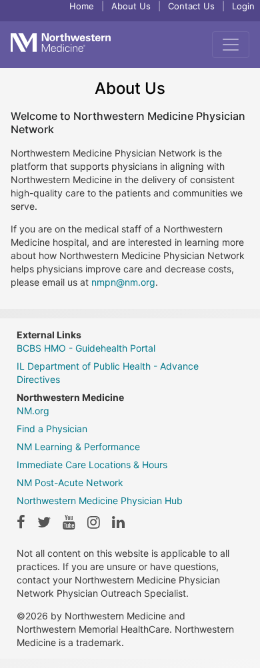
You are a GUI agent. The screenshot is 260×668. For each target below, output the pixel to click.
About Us (131, 6)
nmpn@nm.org (123, 282)
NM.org (33, 410)
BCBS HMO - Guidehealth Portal (86, 348)
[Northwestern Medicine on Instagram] (93, 522)
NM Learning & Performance (78, 446)
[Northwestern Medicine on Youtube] (69, 522)
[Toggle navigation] (230, 44)
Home (81, 6)
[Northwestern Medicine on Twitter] (44, 522)
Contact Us (191, 6)
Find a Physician (52, 428)
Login (243, 6)
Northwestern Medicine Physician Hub (100, 500)
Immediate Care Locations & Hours (92, 464)
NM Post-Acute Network (70, 482)
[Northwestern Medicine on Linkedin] (118, 522)
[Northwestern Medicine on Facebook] (21, 522)
